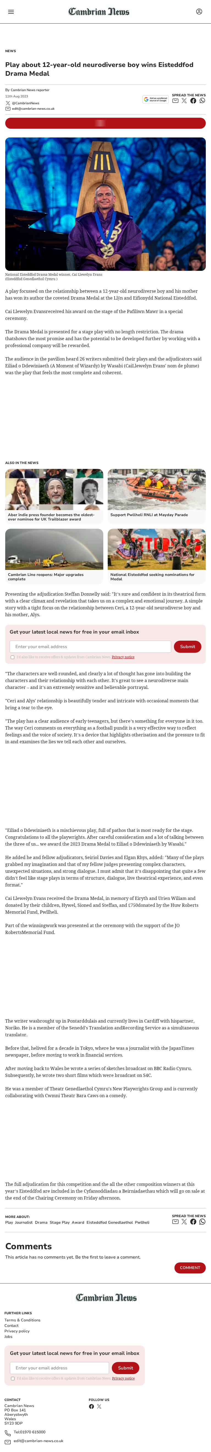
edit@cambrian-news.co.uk (38, 1441)
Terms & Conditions (22, 1320)
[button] (11, 11)
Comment (190, 1267)
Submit (187, 647)
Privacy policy (16, 1331)
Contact (11, 1325)
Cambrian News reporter (30, 90)
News (10, 51)
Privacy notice (123, 657)
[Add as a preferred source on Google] (156, 99)
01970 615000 (32, 1432)
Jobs (8, 1336)
